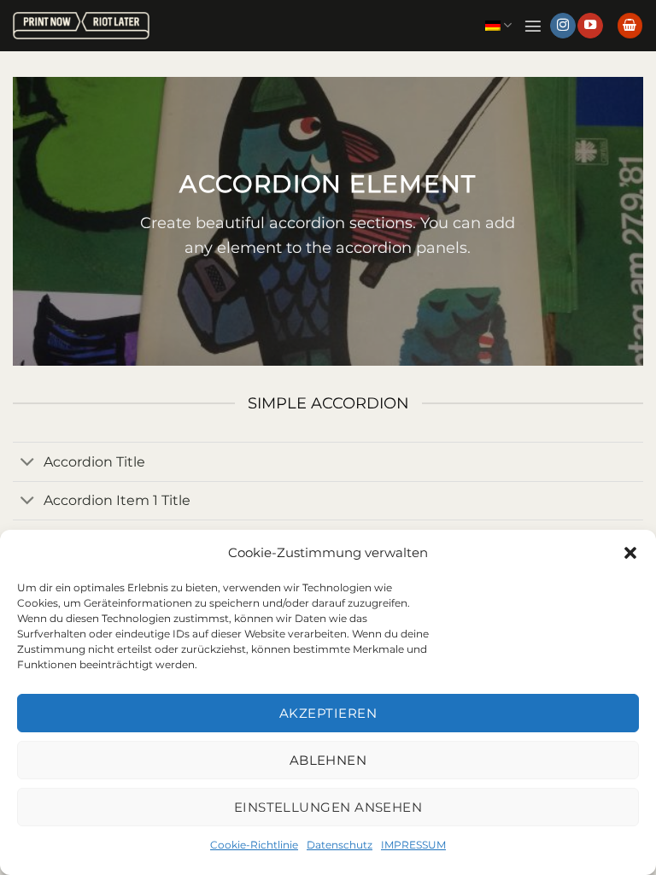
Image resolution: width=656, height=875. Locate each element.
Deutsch (498, 25)
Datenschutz (339, 844)
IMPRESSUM (413, 844)
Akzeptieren (328, 713)
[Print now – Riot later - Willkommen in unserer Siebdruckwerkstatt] (81, 26)
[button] (630, 552)
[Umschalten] (28, 463)
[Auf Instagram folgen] (563, 26)
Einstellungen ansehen (328, 807)
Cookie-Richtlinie (254, 844)
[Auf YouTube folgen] (590, 26)
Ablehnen (328, 760)
